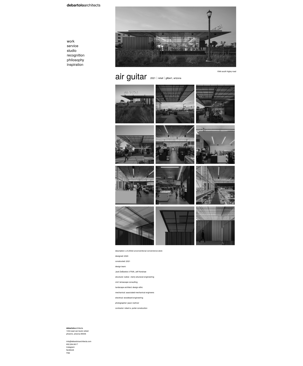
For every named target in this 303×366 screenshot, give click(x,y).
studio (71, 50)
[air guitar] (134, 104)
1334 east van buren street (77, 331)
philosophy (75, 59)
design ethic (138, 287)
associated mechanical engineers (140, 292)
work (70, 41)
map (68, 352)
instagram (70, 347)
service (72, 45)
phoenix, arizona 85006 (76, 333)
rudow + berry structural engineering (139, 276)
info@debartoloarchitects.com (78, 341)
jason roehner (133, 302)
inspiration (75, 64)
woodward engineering (133, 297)
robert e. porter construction (136, 308)
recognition (76, 55)
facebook (70, 349)
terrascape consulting (129, 282)
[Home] (84, 5)
